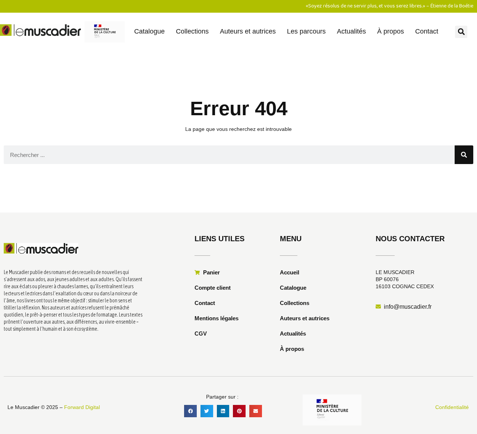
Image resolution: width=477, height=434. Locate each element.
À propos (390, 31)
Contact (426, 31)
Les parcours (306, 31)
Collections (192, 31)
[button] (461, 32)
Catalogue (149, 31)
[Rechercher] (464, 154)
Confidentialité (452, 407)
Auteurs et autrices (248, 31)
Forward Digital (82, 407)
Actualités (351, 31)
